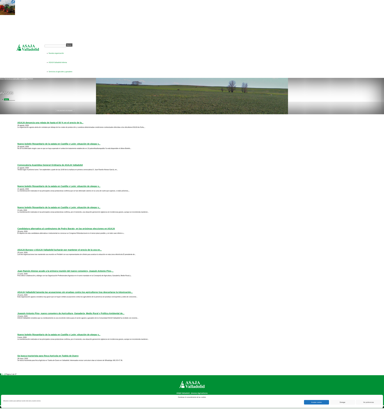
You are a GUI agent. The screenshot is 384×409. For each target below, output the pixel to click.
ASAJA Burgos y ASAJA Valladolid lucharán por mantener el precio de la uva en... (59, 250)
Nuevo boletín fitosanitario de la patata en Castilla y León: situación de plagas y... (58, 144)
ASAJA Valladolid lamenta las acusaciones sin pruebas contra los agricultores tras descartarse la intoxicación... (75, 292)
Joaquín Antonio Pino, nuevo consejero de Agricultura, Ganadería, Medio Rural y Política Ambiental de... (70, 313)
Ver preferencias (368, 402)
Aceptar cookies (316, 402)
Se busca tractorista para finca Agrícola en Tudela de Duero (47, 356)
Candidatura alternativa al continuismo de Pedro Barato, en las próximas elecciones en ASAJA (66, 228)
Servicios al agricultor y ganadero (16, 79)
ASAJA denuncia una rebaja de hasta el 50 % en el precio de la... (50, 122)
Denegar (342, 402)
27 (5, 374)
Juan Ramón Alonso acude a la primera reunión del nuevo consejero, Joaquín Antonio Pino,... (65, 271)
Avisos (6, 99)
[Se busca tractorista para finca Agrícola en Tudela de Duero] (7, 14)
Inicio (2, 79)
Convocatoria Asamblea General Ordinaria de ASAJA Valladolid (50, 165)
